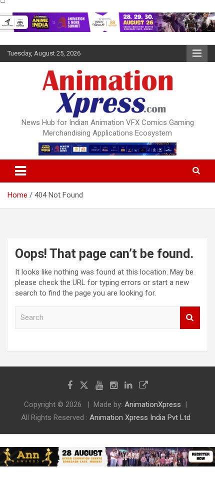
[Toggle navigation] (21, 171)
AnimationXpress (152, 404)
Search (190, 317)
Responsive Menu (197, 53)
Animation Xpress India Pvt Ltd (140, 417)
